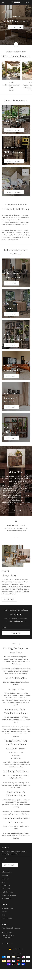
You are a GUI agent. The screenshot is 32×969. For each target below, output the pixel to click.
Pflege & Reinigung (7, 918)
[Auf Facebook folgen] (3, 943)
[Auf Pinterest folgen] (12, 943)
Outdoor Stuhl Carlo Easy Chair (11, 86)
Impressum (5, 876)
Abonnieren (16, 633)
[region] (16, 22)
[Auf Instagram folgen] (7, 943)
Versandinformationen (7, 908)
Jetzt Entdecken (14, 130)
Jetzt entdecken (14, 161)
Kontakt (4, 915)
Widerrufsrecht (6, 889)
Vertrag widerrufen (7, 899)
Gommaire (11, 82)
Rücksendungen (6, 885)
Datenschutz (5, 879)
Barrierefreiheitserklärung (9, 895)
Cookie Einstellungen (7, 892)
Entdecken (16, 27)
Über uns (4, 912)
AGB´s (3, 882)
